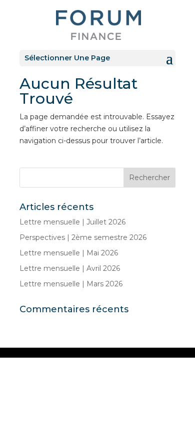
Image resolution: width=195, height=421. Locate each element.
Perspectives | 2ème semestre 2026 (83, 237)
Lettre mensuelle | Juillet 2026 (73, 221)
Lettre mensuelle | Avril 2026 (70, 268)
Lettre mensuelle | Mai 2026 (69, 252)
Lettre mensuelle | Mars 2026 (71, 283)
